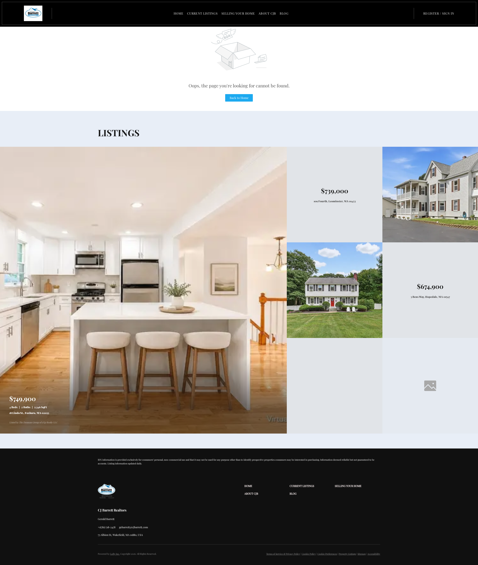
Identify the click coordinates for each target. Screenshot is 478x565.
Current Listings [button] (202, 13)
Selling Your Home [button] (238, 13)
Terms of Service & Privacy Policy (283, 553)
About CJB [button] (267, 13)
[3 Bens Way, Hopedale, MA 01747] (334, 337)
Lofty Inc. (115, 553)
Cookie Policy (309, 553)
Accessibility (373, 553)
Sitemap (362, 553)
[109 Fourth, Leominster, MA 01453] (430, 241)
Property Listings (347, 553)
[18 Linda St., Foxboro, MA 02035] (143, 432)
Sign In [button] (448, 13)
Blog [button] (284, 13)
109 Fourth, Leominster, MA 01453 (335, 201)
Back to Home (239, 98)
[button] (33, 13)
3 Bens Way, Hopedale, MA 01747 (430, 297)
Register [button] (431, 13)
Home (178, 13)
